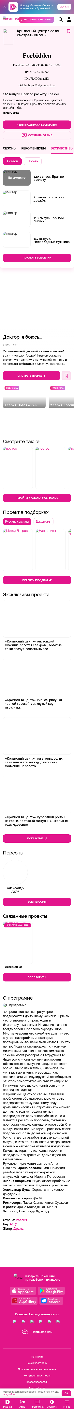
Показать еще (37, 838)
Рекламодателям (37, 1362)
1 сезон (53, 94)
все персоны (37, 901)
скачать (64, 7)
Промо (32, 161)
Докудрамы (43, 521)
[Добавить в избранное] (68, 31)
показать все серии (37, 257)
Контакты (37, 1356)
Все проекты (37, 977)
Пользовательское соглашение (37, 1369)
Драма (18, 1229)
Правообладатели (37, 1381)
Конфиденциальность (37, 1375)
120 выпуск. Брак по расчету (25, 94)
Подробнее (57, 364)
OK (66, 1393)
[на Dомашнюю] (11, 19)
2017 (13, 1224)
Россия (21, 1220)
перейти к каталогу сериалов (37, 497)
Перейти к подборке (37, 580)
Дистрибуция (37, 1388)
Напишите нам (42, 1332)
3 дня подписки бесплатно (36, 20)
